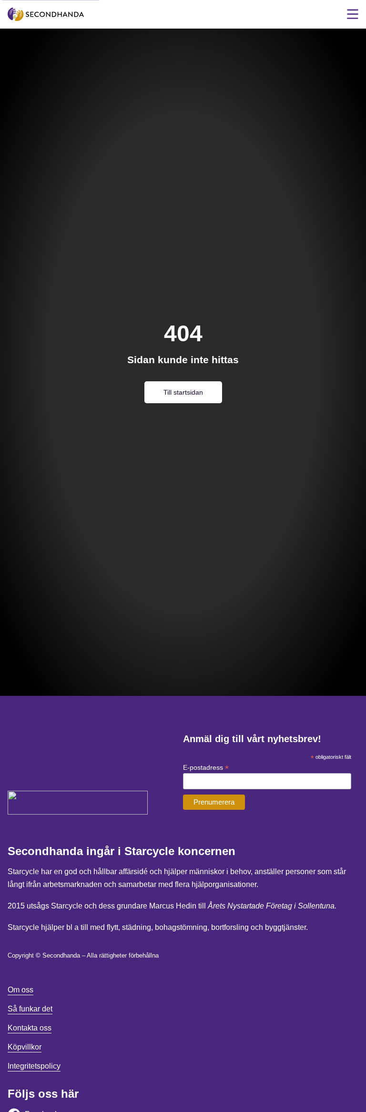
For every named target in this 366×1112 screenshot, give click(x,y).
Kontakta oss (29, 1028)
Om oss (20, 990)
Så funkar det (30, 1009)
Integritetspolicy (34, 1066)
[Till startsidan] (46, 14)
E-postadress (206, 767)
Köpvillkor (24, 1047)
